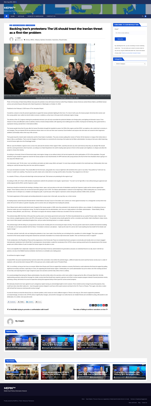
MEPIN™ (9, 7)
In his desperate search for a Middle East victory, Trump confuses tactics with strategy (56, 374)
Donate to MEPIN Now (35, 16)
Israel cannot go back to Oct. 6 (21, 374)
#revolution (48, 39)
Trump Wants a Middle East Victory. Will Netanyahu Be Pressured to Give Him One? (55, 345)
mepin (19, 38)
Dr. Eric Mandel (22, 347)
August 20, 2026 (84, 377)
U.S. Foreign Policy (30, 25)
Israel (8, 372)
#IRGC (32, 39)
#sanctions (55, 39)
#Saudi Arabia (63, 39)
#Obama (37, 39)
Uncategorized (15, 372)
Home (13, 16)
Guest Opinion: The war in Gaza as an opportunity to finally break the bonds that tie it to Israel (107, 399)
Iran (11, 25)
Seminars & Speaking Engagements (139, 399)
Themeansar (31, 400)
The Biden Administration (18, 25)
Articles (21, 16)
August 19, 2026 (120, 377)
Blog (139, 402)
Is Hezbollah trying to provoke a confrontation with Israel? (29, 309)
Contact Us (51, 16)
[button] (142, 16)
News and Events (133, 402)
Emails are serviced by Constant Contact (131, 53)
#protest (42, 39)
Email (117, 29)
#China (28, 39)
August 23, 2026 (48, 377)
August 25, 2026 (13, 377)
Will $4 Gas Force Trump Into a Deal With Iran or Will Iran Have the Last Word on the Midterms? (93, 374)
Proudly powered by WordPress (11, 400)
